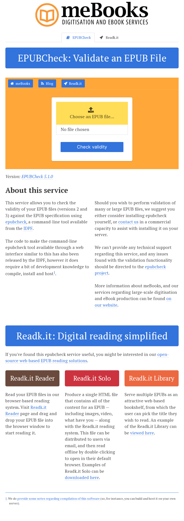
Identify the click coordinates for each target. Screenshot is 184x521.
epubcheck (15, 222)
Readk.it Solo (92, 378)
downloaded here (82, 477)
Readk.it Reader (32, 378)
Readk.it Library (151, 378)
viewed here (142, 433)
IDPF (28, 228)
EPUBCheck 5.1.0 (37, 176)
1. (6, 499)
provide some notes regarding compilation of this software (58, 499)
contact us (128, 222)
